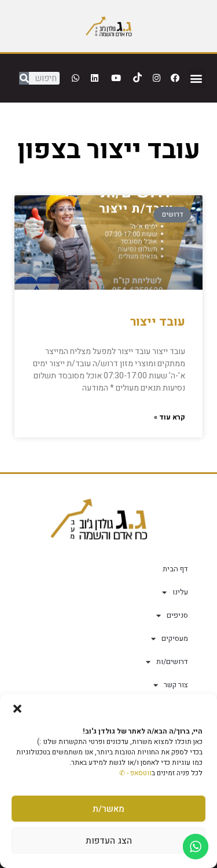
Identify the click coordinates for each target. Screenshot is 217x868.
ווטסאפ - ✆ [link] (135, 773)
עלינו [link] (180, 591)
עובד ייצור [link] (157, 322)
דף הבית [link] (175, 568)
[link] (109, 26)
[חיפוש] (24, 78)
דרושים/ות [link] (172, 661)
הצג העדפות (109, 840)
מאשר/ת (108, 809)
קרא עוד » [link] (169, 417)
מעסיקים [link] (174, 638)
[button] (17, 708)
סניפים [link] (177, 615)
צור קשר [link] (176, 684)
